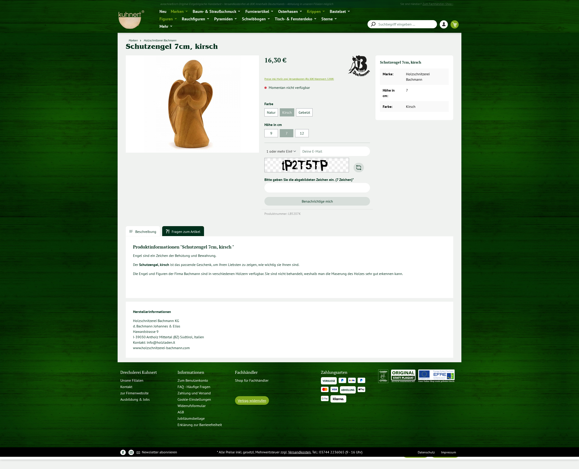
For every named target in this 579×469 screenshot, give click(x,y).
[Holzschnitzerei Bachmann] (358, 58)
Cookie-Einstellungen (194, 399)
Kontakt (126, 386)
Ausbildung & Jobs (135, 399)
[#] (123, 452)
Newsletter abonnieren (159, 452)
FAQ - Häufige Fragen (194, 386)
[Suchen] (373, 24)
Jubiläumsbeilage (191, 418)
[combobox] (402, 24)
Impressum (448, 452)
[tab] (143, 231)
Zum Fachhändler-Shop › (437, 4)
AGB (181, 412)
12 (302, 133)
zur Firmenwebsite (134, 393)
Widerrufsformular (192, 405)
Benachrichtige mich (317, 201)
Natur (271, 112)
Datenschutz (426, 452)
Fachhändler (246, 372)
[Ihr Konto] (445, 24)
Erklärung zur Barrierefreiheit (200, 424)
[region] (192, 105)
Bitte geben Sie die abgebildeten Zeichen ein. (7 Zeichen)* (309, 179)
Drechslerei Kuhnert (138, 372)
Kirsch (288, 113)
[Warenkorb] (455, 24)
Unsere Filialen (131, 380)
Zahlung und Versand (194, 393)
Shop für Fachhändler (251, 380)
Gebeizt (304, 112)
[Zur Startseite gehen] (131, 19)
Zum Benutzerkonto (193, 380)
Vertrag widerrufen (252, 400)
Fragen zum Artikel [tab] (185, 231)
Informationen (191, 372)
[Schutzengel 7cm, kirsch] (192, 104)
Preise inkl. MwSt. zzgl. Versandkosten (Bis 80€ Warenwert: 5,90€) (299, 79)
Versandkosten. (299, 452)
